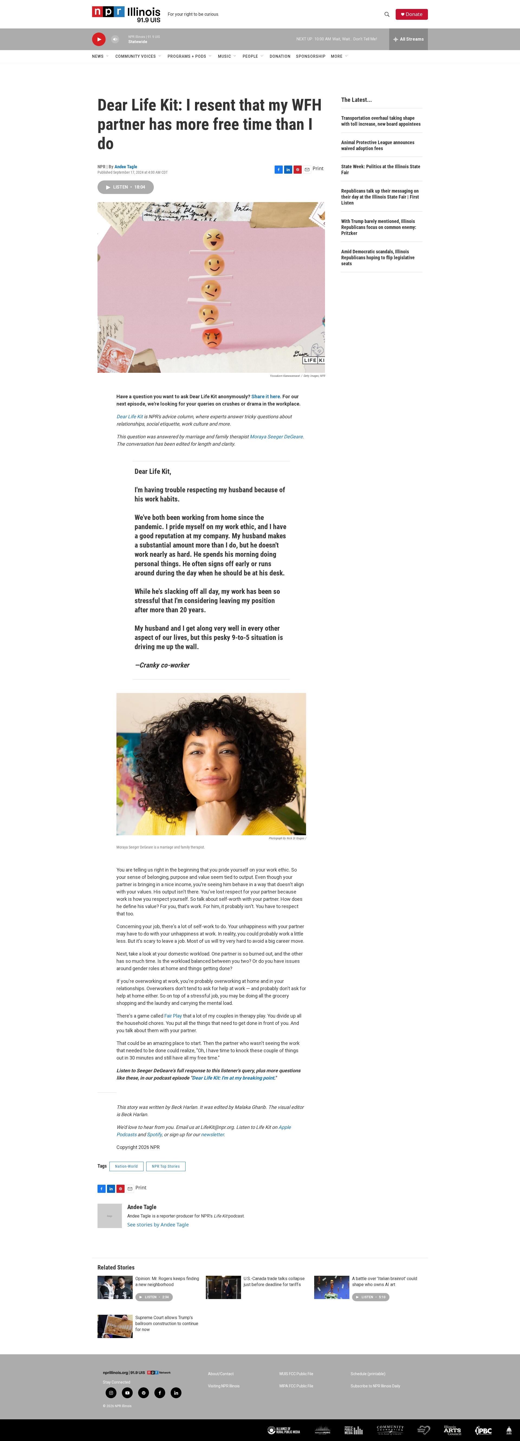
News (98, 56)
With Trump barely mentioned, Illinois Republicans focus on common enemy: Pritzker (378, 227)
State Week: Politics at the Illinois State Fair (380, 169)
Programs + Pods (187, 56)
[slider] (124, 39)
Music (224, 56)
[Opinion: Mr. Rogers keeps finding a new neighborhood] (115, 1287)
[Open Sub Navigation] (108, 56)
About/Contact (221, 1374)
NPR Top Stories (166, 1166)
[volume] (115, 39)
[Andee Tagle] (110, 1216)
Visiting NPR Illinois (224, 1386)
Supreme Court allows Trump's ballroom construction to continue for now (166, 1323)
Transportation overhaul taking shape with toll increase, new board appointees (381, 121)
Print (318, 168)
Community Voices (135, 56)
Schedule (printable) (368, 1374)
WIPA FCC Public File (296, 1386)
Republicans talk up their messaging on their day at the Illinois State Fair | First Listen (380, 197)
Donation (280, 56)
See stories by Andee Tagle (158, 1224)
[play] (99, 39)
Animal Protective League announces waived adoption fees (377, 145)
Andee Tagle (126, 166)
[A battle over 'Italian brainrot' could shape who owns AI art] (331, 1287)
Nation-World (126, 1166)
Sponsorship (311, 56)
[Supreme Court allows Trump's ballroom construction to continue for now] (115, 1326)
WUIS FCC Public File (296, 1374)
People (250, 56)
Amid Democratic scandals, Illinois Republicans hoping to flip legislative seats (378, 257)
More (337, 56)
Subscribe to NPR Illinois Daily (375, 1386)
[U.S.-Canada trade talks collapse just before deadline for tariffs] (223, 1287)
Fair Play (173, 1016)
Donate (414, 14)
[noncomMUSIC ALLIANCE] (322, 1430)
